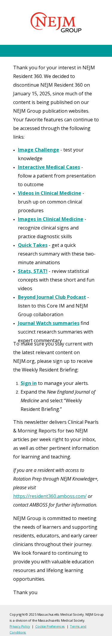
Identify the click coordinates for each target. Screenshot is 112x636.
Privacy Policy (20, 626)
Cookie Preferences (50, 626)
